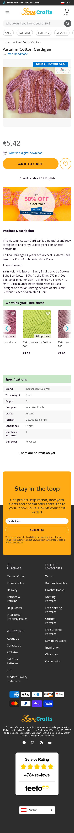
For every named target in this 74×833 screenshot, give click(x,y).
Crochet (62, 32)
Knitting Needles (56, 583)
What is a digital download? (26, 153)
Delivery (12, 590)
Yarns (49, 576)
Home (6, 42)
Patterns (24, 32)
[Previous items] (7, 328)
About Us (13, 639)
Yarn (8, 32)
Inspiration (52, 647)
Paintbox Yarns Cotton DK (37, 344)
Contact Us (14, 645)
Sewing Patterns (55, 641)
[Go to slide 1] (35, 131)
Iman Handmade (17, 54)
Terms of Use (15, 576)
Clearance (51, 654)
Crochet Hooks (55, 590)
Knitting (43, 32)
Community (52, 661)
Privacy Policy (16, 542)
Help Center (14, 608)
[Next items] (67, 328)
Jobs (10, 670)
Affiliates (12, 652)
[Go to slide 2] (39, 131)
